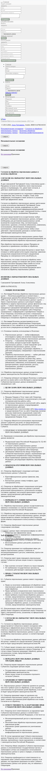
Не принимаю (6, 154)
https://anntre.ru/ (40, 409)
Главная (6, 2)
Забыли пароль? (7, 36)
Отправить (5, 19)
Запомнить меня (9, 34)
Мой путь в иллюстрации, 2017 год (20, 121)
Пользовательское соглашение (12, 129)
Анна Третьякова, (18, 125)
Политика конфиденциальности (31, 133)
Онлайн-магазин (7, 21)
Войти (4, 38)
